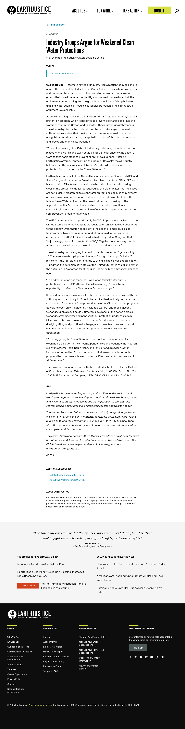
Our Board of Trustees (18, 646)
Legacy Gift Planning (53, 661)
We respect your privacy (40, 704)
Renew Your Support (53, 651)
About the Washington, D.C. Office (67, 479)
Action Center (50, 641)
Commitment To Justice (19, 651)
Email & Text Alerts (52, 646)
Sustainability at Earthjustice (15, 658)
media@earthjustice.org (61, 72)
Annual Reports (15, 664)
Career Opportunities (17, 674)
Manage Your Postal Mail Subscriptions (91, 651)
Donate (159, 11)
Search (176, 10)
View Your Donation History (88, 667)
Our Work (104, 11)
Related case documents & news (66, 474)
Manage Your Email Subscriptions (88, 643)
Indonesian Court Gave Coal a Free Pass (41, 563)
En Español (13, 641)
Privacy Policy (14, 679)
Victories (11, 669)
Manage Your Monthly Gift (92, 636)
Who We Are (13, 636)
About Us (78, 11)
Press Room (58, 24)
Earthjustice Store (52, 666)
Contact (11, 684)
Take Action (130, 11)
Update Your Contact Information (89, 659)
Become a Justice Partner (56, 656)
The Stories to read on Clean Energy (38, 556)
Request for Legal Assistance (16, 690)
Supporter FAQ (50, 671)
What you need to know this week (115, 556)
